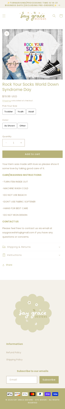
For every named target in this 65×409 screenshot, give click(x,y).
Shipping (6, 100)
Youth (21, 111)
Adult (31, 111)
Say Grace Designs (23, 400)
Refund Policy (13, 352)
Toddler (8, 111)
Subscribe (49, 379)
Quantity (6, 136)
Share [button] (9, 264)
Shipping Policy (14, 359)
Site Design (41, 400)
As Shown (9, 125)
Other (23, 125)
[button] (3, 15)
